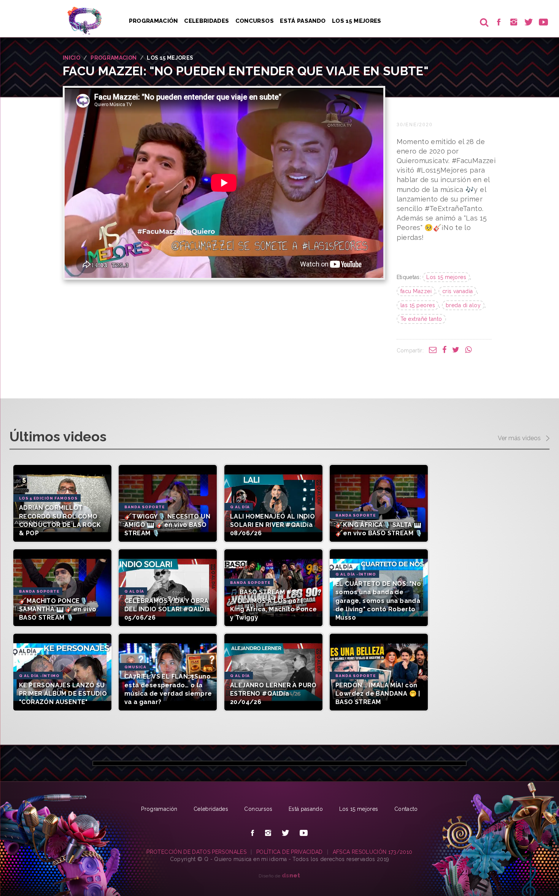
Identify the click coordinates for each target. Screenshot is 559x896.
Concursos (254, 20)
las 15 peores (417, 305)
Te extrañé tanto (421, 319)
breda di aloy (463, 305)
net (291, 875)
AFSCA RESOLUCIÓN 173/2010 (373, 852)
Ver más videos (520, 438)
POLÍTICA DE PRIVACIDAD (289, 852)
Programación (153, 20)
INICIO (71, 58)
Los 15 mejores (446, 277)
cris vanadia (457, 291)
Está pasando (303, 20)
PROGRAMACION (114, 58)
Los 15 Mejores (356, 20)
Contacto (406, 809)
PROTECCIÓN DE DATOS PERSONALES (196, 852)
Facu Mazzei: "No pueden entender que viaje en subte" (246, 71)
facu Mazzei (416, 291)
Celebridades (206, 20)
